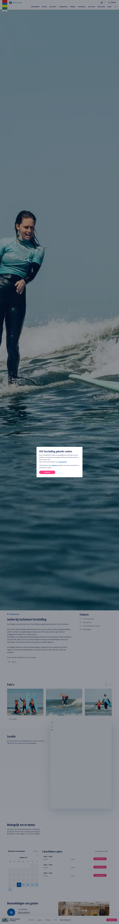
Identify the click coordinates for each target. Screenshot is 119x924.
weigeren (54, 465)
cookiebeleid (62, 462)
